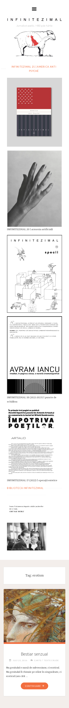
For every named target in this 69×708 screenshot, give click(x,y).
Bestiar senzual (34, 654)
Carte (37, 660)
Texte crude (51, 660)
